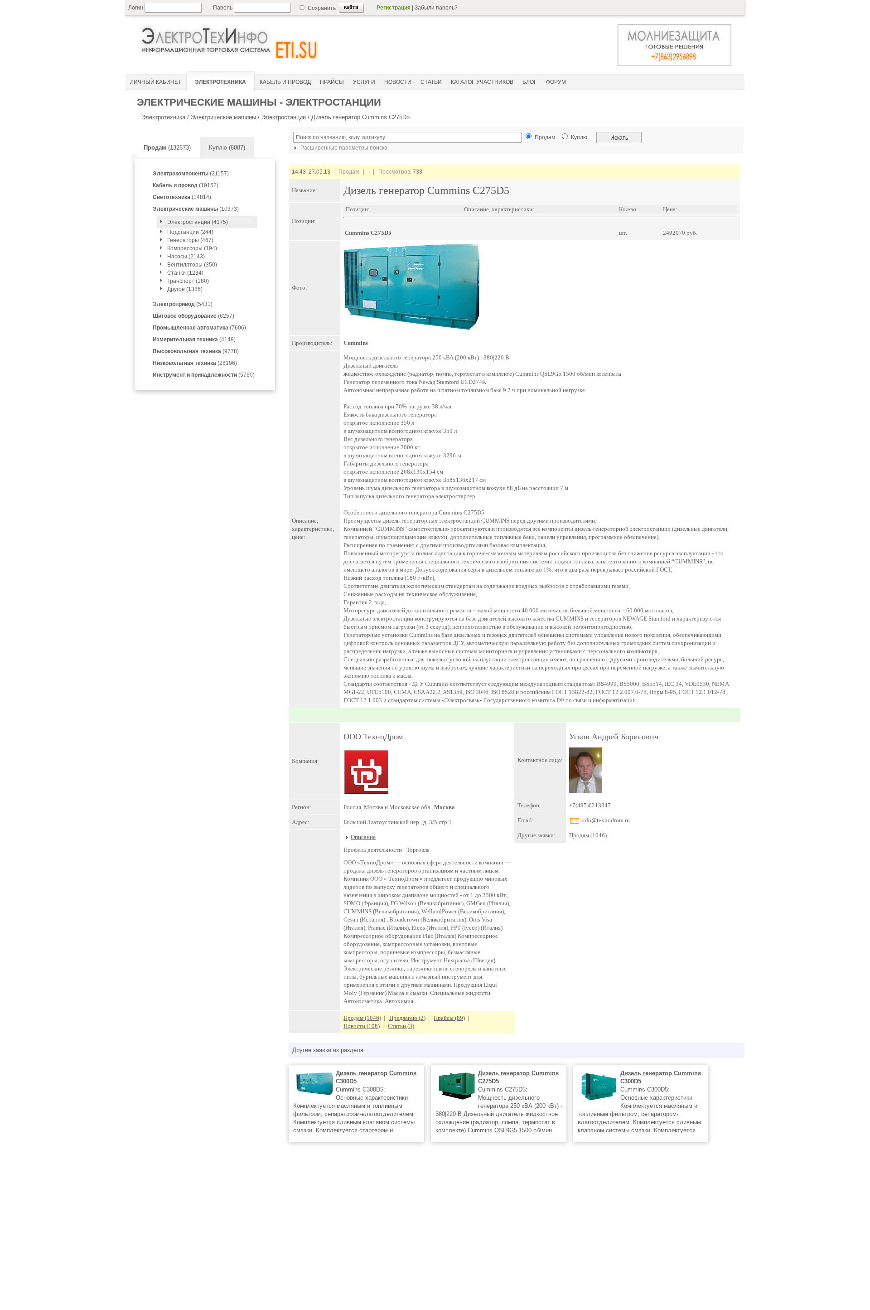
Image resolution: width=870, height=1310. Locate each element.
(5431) (183, 304)
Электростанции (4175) (197, 222)
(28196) (195, 363)
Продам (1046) (362, 1017)
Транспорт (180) (188, 281)
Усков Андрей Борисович (613, 736)
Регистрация (394, 8)
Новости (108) (361, 1026)
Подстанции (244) (190, 232)
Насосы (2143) (186, 256)
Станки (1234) (185, 273)
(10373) (196, 209)
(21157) (191, 173)
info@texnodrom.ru (605, 820)
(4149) (194, 339)
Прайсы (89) (449, 1017)
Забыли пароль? (436, 8)
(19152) (185, 185)
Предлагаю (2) (407, 1017)
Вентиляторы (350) (192, 265)
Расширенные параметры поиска (343, 148)
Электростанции (283, 117)
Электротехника (163, 117)
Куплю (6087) (227, 147)
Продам (579, 835)
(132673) (167, 147)
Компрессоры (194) (192, 248)
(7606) (199, 328)
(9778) (196, 351)
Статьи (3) (401, 1026)
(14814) (182, 197)
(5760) (204, 375)
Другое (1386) (185, 289)
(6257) (193, 316)
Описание (363, 837)
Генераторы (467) (190, 240)
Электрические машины (223, 117)
